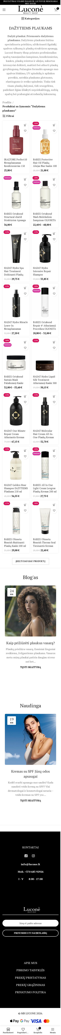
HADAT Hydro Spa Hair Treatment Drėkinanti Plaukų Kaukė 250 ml (14, 272)
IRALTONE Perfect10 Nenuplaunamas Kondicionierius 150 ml (15, 164)
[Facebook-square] (26, 856)
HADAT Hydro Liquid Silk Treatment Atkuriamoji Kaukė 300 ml (45, 381)
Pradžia (6, 102)
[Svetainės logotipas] (30, 9)
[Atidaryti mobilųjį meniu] (4, 9)
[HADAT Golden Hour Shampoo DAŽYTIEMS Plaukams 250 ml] (16, 464)
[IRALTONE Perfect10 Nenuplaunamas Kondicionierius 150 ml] (16, 139)
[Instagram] (33, 856)
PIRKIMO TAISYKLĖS (30, 970)
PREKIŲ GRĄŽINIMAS (30, 985)
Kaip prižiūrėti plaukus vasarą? (30, 643)
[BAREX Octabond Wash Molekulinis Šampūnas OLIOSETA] (45, 193)
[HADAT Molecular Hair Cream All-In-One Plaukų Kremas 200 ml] (45, 410)
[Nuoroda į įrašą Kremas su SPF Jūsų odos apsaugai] (30, 739)
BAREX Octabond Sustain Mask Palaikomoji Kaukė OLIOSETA (13, 381)
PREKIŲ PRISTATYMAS (30, 977)
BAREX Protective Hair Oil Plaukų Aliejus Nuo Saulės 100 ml (45, 164)
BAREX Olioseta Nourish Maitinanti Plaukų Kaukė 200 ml (15, 542)
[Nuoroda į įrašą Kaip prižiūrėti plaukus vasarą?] (30, 610)
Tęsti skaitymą (30, 667)
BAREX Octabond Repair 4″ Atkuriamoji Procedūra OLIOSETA (44, 325)
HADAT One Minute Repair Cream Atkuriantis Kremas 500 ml (14, 435)
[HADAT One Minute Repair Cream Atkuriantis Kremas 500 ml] (16, 410)
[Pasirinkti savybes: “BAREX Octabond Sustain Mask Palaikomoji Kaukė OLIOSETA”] (25, 342)
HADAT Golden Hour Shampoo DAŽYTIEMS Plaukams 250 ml (16, 488)
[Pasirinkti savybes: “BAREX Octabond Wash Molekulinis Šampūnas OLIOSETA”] (54, 179)
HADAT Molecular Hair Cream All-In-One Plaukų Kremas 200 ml (43, 435)
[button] (25, 125)
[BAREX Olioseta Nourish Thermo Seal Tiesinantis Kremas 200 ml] (45, 519)
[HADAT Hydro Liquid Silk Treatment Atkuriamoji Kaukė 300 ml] (45, 356)
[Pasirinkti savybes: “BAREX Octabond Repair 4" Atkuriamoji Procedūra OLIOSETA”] (54, 288)
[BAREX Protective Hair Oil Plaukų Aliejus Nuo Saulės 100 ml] (45, 139)
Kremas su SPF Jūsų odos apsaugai (30, 774)
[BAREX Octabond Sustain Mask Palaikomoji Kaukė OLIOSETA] (16, 356)
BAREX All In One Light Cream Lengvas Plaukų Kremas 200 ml (45, 488)
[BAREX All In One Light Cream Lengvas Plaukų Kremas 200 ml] (45, 464)
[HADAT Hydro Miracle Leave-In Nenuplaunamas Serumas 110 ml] (16, 301)
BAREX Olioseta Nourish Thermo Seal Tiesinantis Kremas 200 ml (44, 544)
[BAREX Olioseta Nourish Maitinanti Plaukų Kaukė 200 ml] (16, 519)
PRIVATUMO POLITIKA (30, 992)
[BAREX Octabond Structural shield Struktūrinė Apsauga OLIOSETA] (16, 193)
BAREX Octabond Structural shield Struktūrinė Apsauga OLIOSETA (15, 218)
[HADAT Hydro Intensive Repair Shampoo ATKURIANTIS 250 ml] (45, 247)
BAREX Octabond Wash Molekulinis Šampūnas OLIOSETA (44, 217)
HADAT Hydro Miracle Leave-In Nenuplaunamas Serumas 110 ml (16, 327)
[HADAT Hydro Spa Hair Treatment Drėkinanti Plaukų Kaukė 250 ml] (16, 247)
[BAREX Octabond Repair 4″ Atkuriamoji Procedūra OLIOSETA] (45, 301)
